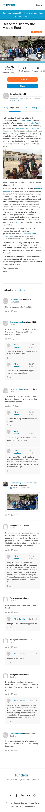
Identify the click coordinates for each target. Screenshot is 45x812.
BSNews (27, 120)
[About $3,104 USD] (12, 70)
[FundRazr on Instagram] (34, 795)
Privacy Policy (34, 803)
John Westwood (16, 322)
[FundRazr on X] (10, 795)
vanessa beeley (16, 733)
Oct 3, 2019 (14, 642)
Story (6, 107)
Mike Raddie (35, 123)
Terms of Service (20, 803)
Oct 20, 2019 (14, 392)
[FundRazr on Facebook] (16, 795)
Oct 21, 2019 (14, 324)
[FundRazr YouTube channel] (28, 795)
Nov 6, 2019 (14, 302)
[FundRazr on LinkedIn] (22, 795)
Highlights (14, 107)
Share (22, 86)
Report (16, 101)
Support (9, 803)
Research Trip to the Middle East (23, 483)
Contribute (22, 79)
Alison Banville (20, 94)
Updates (25, 107)
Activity (34, 107)
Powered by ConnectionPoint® (22, 806)
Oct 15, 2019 (25, 488)
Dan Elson (14, 299)
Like (8, 311)
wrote (18, 222)
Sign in (39, 5)
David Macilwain (17, 389)
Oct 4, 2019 (14, 600)
